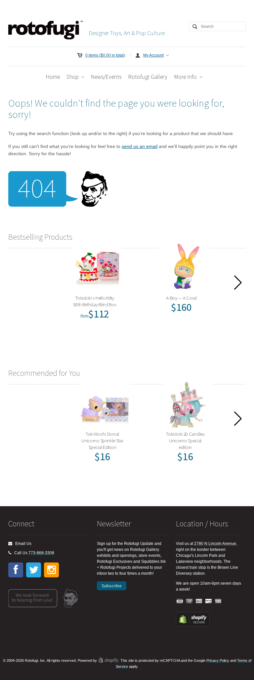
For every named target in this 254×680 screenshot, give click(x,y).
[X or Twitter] (33, 569)
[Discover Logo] (208, 601)
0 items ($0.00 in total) (105, 55)
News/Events (106, 76)
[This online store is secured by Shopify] (193, 625)
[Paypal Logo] (199, 601)
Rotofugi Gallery (147, 76)
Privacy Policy (217, 660)
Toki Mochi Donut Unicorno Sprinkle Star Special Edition (102, 440)
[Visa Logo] (180, 601)
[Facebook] (15, 569)
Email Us (21, 543)
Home (53, 76)
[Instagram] (51, 569)
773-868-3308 (41, 553)
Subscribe (112, 586)
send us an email (139, 146)
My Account (153, 55)
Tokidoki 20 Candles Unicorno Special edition (185, 440)
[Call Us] (9, 553)
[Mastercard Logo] (189, 601)
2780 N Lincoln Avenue (215, 543)
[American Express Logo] (218, 601)
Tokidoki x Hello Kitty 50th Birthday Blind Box (94, 301)
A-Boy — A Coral (181, 298)
